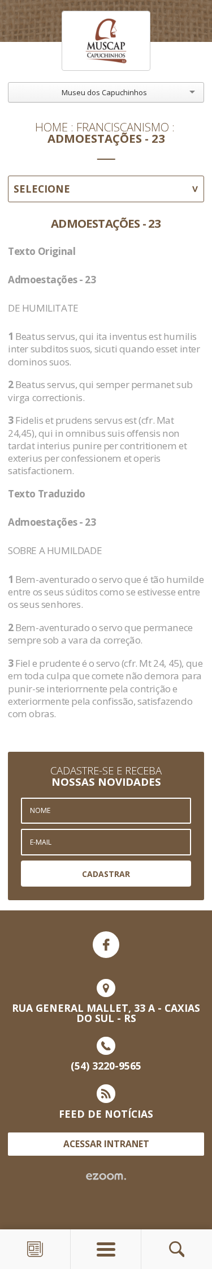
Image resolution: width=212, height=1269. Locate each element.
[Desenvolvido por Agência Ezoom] (106, 1177)
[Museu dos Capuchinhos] (106, 41)
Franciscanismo (122, 127)
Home (51, 127)
